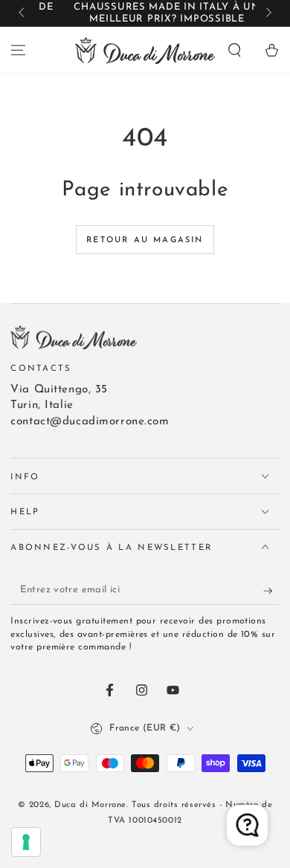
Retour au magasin (144, 240)
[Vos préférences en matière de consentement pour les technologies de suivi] (26, 842)
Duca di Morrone (90, 804)
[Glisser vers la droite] (267, 13)
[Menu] (18, 50)
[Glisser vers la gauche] (22, 13)
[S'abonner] (271, 590)
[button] (234, 50)
